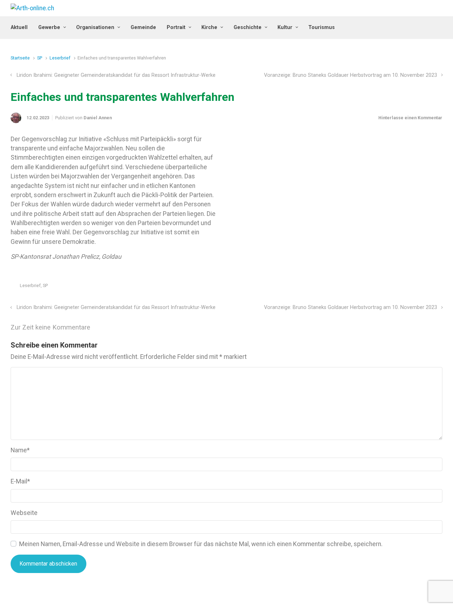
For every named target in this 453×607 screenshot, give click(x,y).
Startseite (20, 58)
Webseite (24, 512)
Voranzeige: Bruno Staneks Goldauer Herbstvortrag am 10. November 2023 (350, 75)
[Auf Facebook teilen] (408, 287)
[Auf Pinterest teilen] (419, 287)
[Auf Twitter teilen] (398, 287)
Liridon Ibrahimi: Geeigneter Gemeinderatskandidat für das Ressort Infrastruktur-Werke (116, 75)
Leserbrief (60, 58)
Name (20, 450)
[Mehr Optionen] (438, 287)
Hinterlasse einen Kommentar (410, 117)
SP (39, 58)
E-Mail (20, 481)
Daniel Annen (98, 117)
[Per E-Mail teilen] (429, 287)
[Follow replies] (100, 327)
